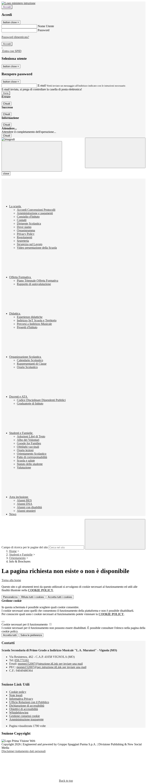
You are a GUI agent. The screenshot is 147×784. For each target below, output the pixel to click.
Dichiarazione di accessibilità (26, 705)
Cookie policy (17, 691)
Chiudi (6, 103)
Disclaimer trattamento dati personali (24, 751)
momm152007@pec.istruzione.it (51, 667)
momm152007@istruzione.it (50, 663)
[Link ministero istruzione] (18, 3)
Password (43, 30)
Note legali (15, 695)
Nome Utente (46, 26)
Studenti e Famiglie (21, 554)
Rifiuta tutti (32, 597)
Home (13, 551)
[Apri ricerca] (115, 153)
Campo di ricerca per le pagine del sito (25, 547)
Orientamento (17, 558)
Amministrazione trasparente (26, 719)
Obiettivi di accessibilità (23, 709)
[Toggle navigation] (32, 156)
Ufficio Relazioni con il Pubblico (29, 702)
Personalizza (10, 597)
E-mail (42, 85)
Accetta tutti (60, 597)
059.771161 (22, 660)
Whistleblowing (18, 712)
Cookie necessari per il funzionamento (25, 624)
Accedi (7, 7)
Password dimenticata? (15, 37)
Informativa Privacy (21, 698)
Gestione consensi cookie (24, 716)
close (6, 173)
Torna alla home (11, 580)
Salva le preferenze (31, 635)
